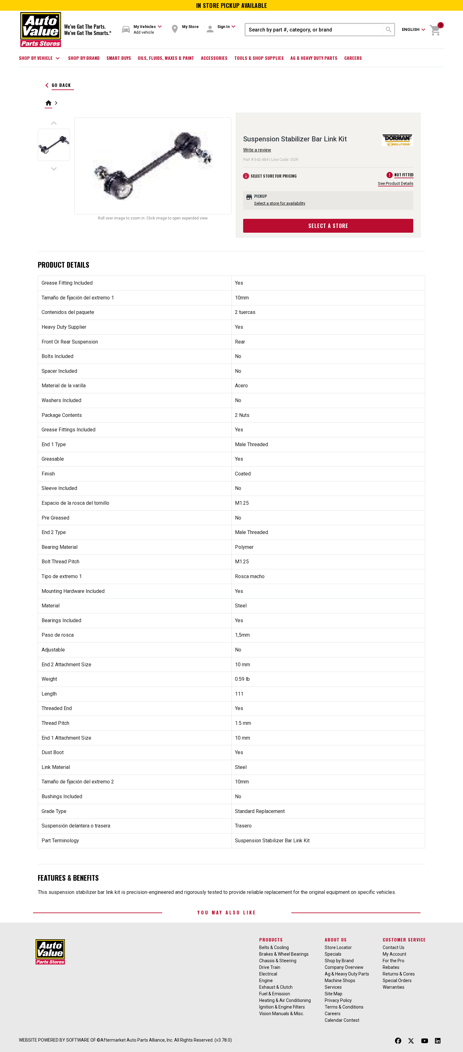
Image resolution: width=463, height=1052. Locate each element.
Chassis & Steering (277, 960)
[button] (142, 30)
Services (333, 987)
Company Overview (344, 967)
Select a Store (328, 226)
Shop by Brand (84, 57)
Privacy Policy (338, 1000)
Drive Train (269, 967)
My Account (394, 954)
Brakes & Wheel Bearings (284, 954)
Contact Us (393, 947)
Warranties (393, 987)
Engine (266, 980)
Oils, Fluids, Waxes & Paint (166, 57)
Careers (353, 57)
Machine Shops (340, 980)
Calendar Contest (342, 1020)
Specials (333, 954)
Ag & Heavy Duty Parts (313, 57)
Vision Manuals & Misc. (281, 1013)
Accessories (214, 57)
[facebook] (398, 1041)
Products (271, 939)
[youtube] (424, 1041)
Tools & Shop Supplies (259, 57)
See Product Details (395, 183)
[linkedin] (438, 1041)
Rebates (391, 967)
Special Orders (397, 980)
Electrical (268, 973)
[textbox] (314, 30)
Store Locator (338, 947)
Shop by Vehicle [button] (40, 58)
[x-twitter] (411, 1041)
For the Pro (393, 960)
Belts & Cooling (274, 947)
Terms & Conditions (344, 1006)
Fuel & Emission (274, 993)
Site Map (333, 993)
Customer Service (404, 939)
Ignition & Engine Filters (282, 1006)
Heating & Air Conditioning (285, 1000)
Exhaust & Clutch (276, 987)
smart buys (118, 57)
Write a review (257, 149)
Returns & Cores (399, 973)
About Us (336, 939)
